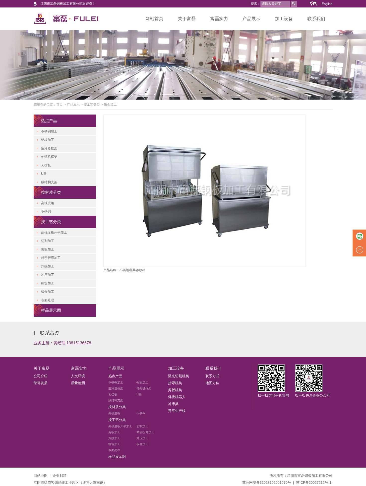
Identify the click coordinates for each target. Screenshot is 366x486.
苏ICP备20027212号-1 (313, 483)
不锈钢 (46, 211)
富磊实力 (219, 18)
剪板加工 (47, 249)
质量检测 (78, 383)
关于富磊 (187, 18)
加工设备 (284, 18)
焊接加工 (47, 266)
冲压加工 (47, 275)
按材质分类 (51, 192)
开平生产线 (176, 411)
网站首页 (154, 18)
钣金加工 (110, 104)
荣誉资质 (41, 383)
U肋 (44, 174)
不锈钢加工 (49, 131)
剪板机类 (175, 390)
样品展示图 (51, 310)
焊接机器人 (176, 397)
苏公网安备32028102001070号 (266, 483)
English (327, 4)
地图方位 (212, 383)
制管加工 (47, 283)
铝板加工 (47, 140)
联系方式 (212, 376)
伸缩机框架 (49, 157)
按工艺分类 (92, 104)
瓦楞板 (46, 165)
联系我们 (316, 18)
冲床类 (173, 404)
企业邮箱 (59, 476)
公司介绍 (41, 376)
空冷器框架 (49, 148)
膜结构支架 (49, 182)
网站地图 (41, 476)
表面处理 (47, 300)
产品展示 (251, 18)
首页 (59, 104)
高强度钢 (47, 203)
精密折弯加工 (51, 258)
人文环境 (78, 376)
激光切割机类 (178, 376)
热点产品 (49, 121)
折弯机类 (175, 383)
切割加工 (47, 241)
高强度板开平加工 (54, 232)
